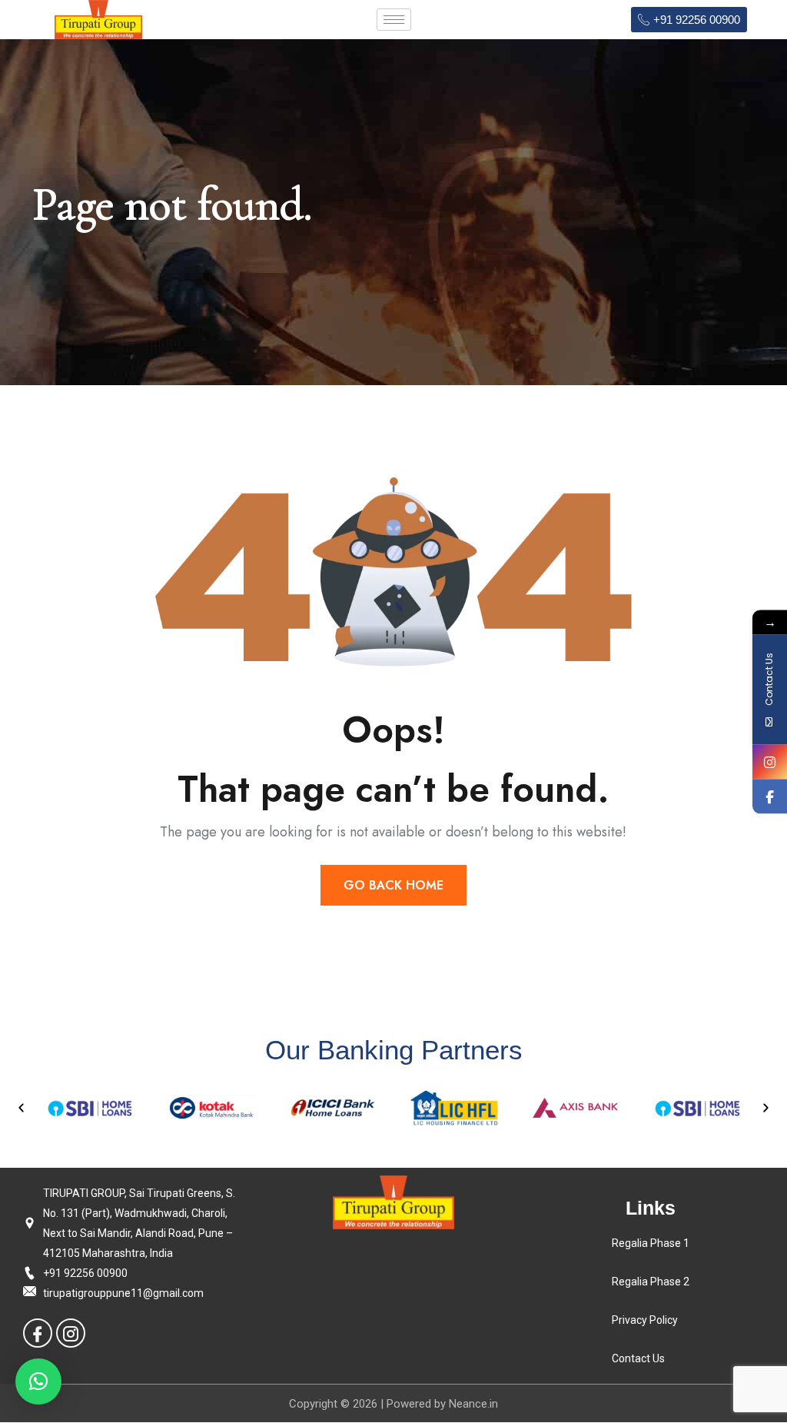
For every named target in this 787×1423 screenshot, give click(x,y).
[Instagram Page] (769, 761)
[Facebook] (37, 1333)
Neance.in (473, 1404)
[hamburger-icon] (394, 19)
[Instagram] (70, 1333)
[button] (21, 1108)
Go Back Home (393, 885)
